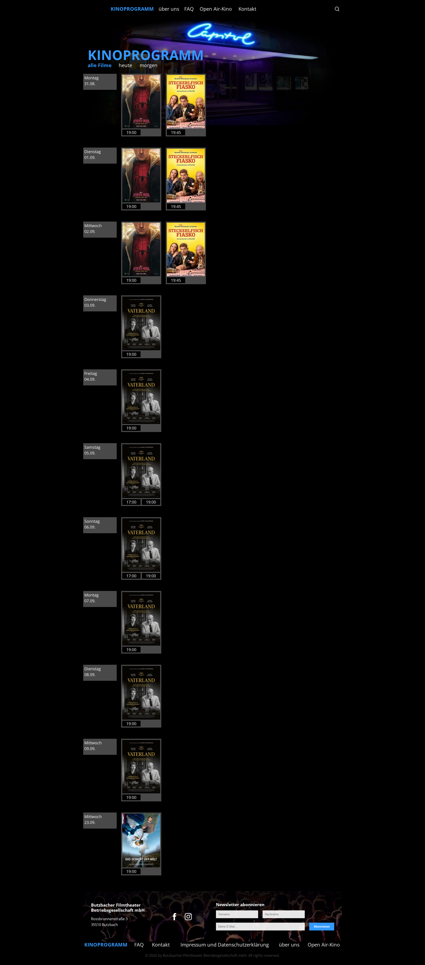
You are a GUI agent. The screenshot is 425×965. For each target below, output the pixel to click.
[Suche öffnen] (337, 8)
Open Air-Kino (216, 9)
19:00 (131, 132)
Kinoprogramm (132, 9)
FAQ (189, 9)
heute (125, 65)
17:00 (131, 502)
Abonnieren (322, 926)
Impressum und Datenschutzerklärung (224, 944)
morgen (149, 65)
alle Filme (100, 65)
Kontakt (247, 9)
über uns (169, 9)
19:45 (176, 132)
